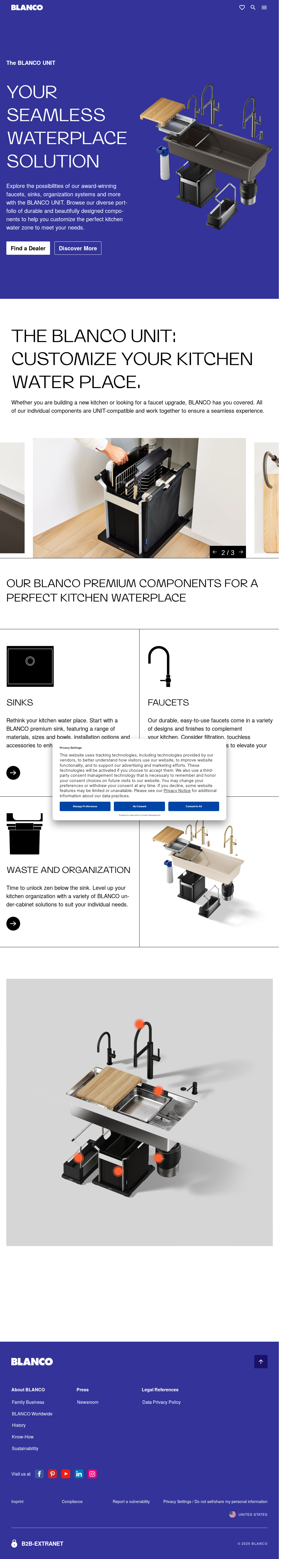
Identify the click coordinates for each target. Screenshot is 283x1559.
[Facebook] (39, 1473)
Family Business (28, 1402)
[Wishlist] (242, 7)
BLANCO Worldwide (32, 1413)
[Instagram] (92, 1473)
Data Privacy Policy (161, 1402)
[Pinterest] (52, 1473)
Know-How (23, 1436)
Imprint (17, 1501)
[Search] (253, 7)
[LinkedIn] (79, 1473)
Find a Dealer (28, 248)
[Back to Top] (261, 1361)
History (19, 1425)
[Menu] (264, 7)
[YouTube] (65, 1473)
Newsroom (87, 1402)
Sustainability (25, 1448)
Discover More (78, 248)
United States (253, 1514)
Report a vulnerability (131, 1501)
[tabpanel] (139, 498)
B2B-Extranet (42, 1543)
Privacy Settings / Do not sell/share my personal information (215, 1501)
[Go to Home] (27, 8)
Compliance (72, 1501)
